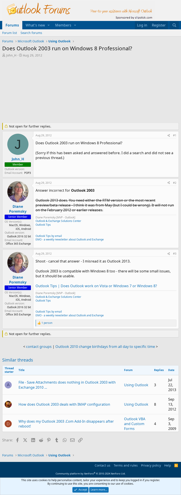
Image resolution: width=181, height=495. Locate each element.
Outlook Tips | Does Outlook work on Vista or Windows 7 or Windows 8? (96, 285)
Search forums (31, 33)
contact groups (39, 346)
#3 (174, 253)
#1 (174, 135)
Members (63, 25)
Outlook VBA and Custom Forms (134, 423)
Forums (12, 25)
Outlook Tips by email (49, 236)
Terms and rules (126, 465)
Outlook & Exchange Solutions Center (58, 221)
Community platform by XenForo (91, 473)
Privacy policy (151, 465)
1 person (46, 323)
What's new (35, 25)
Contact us (102, 465)
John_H (11, 55)
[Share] (169, 135)
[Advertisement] (90, 90)
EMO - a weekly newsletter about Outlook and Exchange (70, 239)
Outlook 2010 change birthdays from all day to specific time (105, 346)
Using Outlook (136, 384)
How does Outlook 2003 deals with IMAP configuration (64, 404)
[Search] (174, 25)
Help (167, 465)
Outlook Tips (43, 225)
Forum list (9, 33)
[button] (48, 25)
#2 (174, 183)
